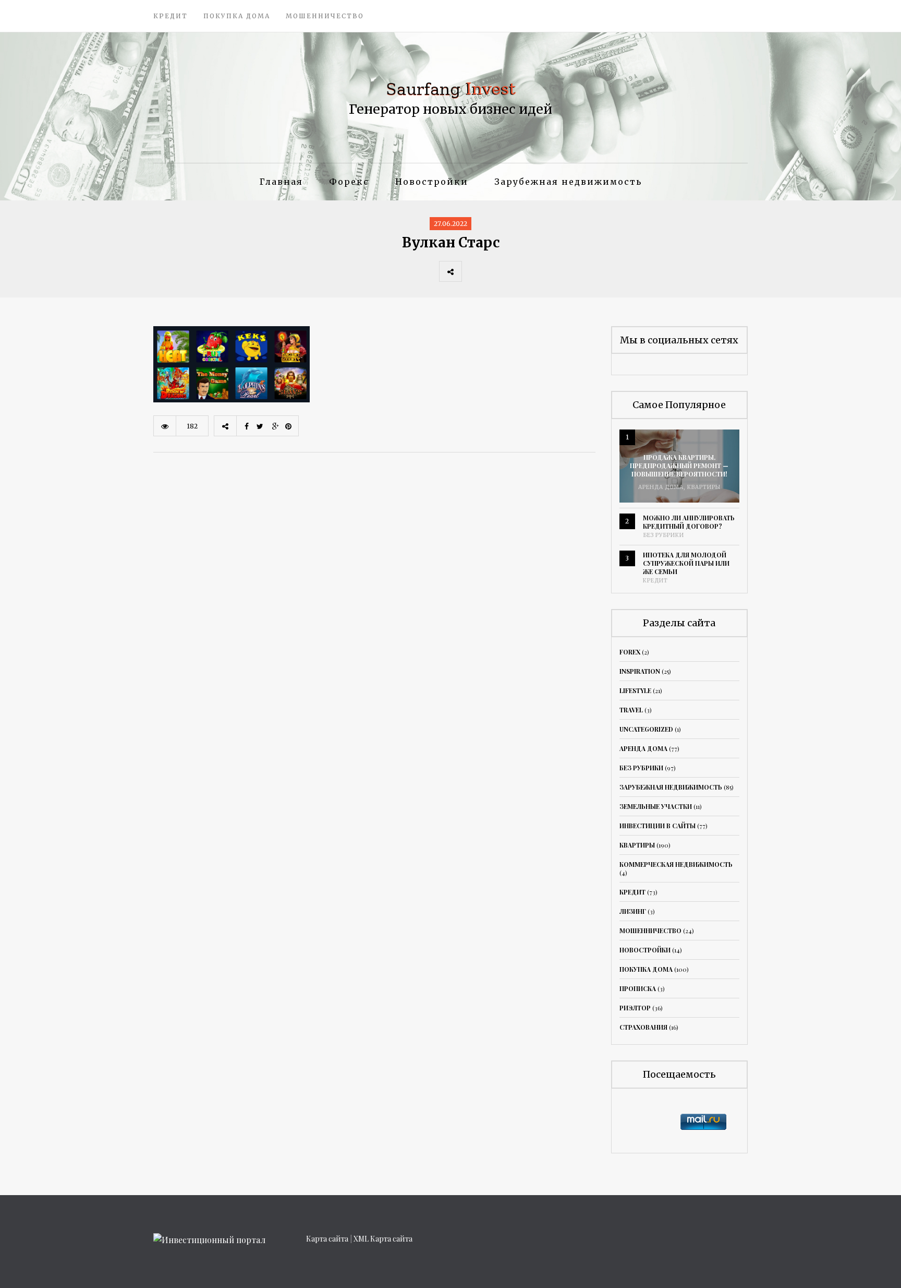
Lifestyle (635, 690)
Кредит (170, 16)
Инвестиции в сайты (657, 825)
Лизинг (632, 911)
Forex (629, 652)
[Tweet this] (495, 271)
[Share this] (472, 271)
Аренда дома (661, 487)
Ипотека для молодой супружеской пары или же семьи (686, 563)
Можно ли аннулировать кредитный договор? (689, 522)
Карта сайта (327, 1239)
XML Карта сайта (383, 1239)
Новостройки (431, 181)
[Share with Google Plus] (518, 271)
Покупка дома (236, 16)
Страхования (643, 1027)
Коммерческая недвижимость (676, 864)
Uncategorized (646, 729)
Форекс (349, 181)
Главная (281, 181)
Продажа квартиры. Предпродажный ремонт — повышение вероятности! (679, 465)
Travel (631, 710)
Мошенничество (325, 16)
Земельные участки (655, 806)
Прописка (637, 988)
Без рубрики (663, 535)
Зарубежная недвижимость (568, 181)
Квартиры (704, 487)
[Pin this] (541, 271)
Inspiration (639, 671)
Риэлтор (635, 1008)
